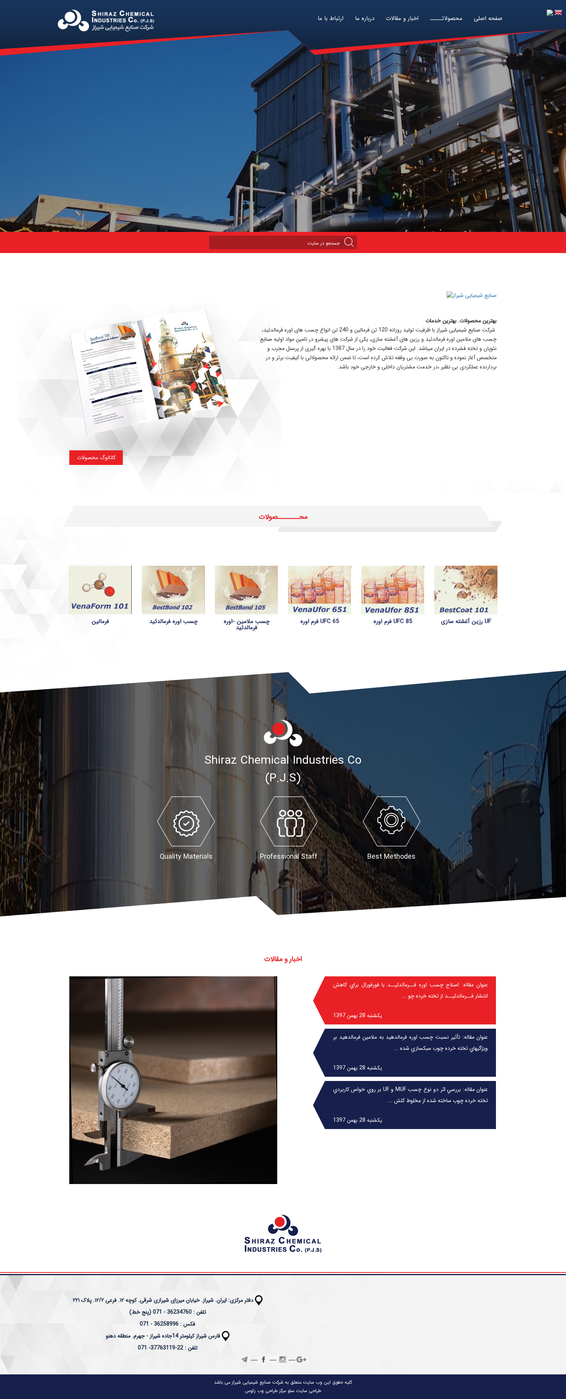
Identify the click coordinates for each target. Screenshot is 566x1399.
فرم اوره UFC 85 (392, 621)
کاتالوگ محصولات (96, 457)
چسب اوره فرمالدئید (173, 621)
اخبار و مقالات (402, 18)
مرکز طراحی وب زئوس (265, 1390)
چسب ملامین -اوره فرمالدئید (247, 625)
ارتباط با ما (330, 18)
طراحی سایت (308, 1390)
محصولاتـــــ (446, 18)
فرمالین (100, 621)
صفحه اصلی (488, 18)
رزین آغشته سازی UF (466, 621)
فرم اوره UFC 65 (319, 621)
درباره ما (364, 18)
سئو (290, 1390)
